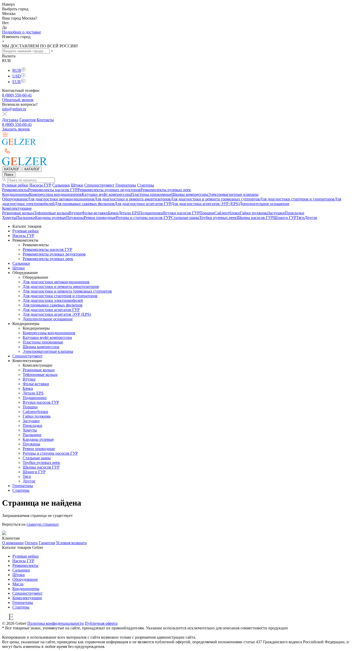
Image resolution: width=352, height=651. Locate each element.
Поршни (206, 213)
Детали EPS (128, 213)
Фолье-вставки (95, 213)
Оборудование (15, 199)
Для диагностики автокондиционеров (61, 199)
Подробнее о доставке (21, 32)
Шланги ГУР (284, 217)
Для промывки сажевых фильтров (84, 203)
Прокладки (294, 213)
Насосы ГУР (40, 185)
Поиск (8, 175)
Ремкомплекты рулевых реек (165, 190)
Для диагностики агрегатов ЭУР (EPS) (205, 203)
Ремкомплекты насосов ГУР (53, 190)
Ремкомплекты (15, 190)
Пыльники (25, 217)
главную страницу (43, 524)
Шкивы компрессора (189, 194)
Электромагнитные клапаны (233, 194)
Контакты (45, 120)
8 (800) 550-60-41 (17, 95)
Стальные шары (185, 217)
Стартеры (145, 185)
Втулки (75, 213)
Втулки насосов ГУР (181, 213)
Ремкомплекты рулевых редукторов (109, 190)
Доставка (10, 120)
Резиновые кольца (18, 213)
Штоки (77, 185)
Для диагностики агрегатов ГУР (142, 203)
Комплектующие (17, 208)
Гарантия (27, 120)
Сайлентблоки (227, 213)
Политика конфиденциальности (55, 623)
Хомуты (9, 217)
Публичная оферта (101, 623)
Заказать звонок (16, 129)
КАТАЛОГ (11, 169)
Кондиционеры (15, 194)
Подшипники (151, 213)
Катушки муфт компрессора (106, 194)
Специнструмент (99, 185)
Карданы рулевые (50, 217)
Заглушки (276, 213)
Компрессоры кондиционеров (55, 194)
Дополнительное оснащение (264, 203)
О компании (13, 543)
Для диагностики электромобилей (53, 300)
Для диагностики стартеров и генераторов (297, 199)
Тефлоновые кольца (51, 213)
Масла (17, 584)
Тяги (300, 217)
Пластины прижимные (151, 194)
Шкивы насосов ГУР (255, 217)
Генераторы (125, 185)
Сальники (61, 185)
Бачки (113, 213)
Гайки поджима (254, 213)
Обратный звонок (17, 100)
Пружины (75, 217)
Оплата (31, 543)
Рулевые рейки (15, 185)
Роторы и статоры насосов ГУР (143, 217)
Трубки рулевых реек (218, 217)
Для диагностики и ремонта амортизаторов (132, 199)
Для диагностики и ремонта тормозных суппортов (215, 199)
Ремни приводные (100, 217)
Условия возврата (71, 543)
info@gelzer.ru (14, 109)
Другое (311, 217)
